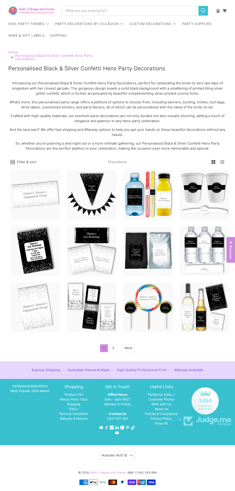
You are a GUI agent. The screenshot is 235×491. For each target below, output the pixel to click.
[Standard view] (213, 162)
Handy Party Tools (73, 399)
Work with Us (161, 404)
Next (128, 348)
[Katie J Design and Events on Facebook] (106, 428)
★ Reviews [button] (231, 250)
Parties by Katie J (161, 394)
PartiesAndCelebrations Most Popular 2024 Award (30, 388)
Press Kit (161, 423)
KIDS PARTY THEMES (26, 24)
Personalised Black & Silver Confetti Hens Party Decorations (54, 57)
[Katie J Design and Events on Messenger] (122, 428)
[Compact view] (222, 162)
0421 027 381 (117, 418)
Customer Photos (161, 399)
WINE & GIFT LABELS (26, 35)
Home (13, 52)
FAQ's (74, 409)
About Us (161, 409)
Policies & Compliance (161, 414)
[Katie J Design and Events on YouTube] (117, 434)
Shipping (73, 404)
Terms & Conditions (73, 414)
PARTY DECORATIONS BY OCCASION (87, 24)
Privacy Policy (161, 418)
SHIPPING (58, 35)
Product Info (73, 394)
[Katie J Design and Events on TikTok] (133, 428)
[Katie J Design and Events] (31, 10)
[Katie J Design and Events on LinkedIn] (117, 428)
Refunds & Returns (74, 418)
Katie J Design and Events (108, 472)
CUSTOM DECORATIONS (150, 24)
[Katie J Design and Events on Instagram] (112, 428)
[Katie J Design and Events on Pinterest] (128, 428)
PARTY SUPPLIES (197, 24)
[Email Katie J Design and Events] (101, 428)
